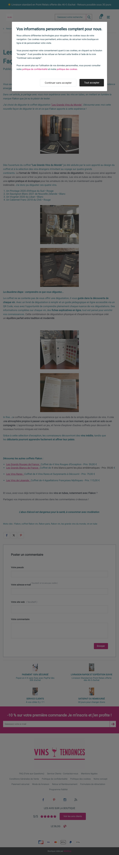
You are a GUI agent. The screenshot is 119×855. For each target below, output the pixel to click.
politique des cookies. (67, 69)
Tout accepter (91, 82)
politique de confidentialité (35, 69)
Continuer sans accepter (58, 82)
